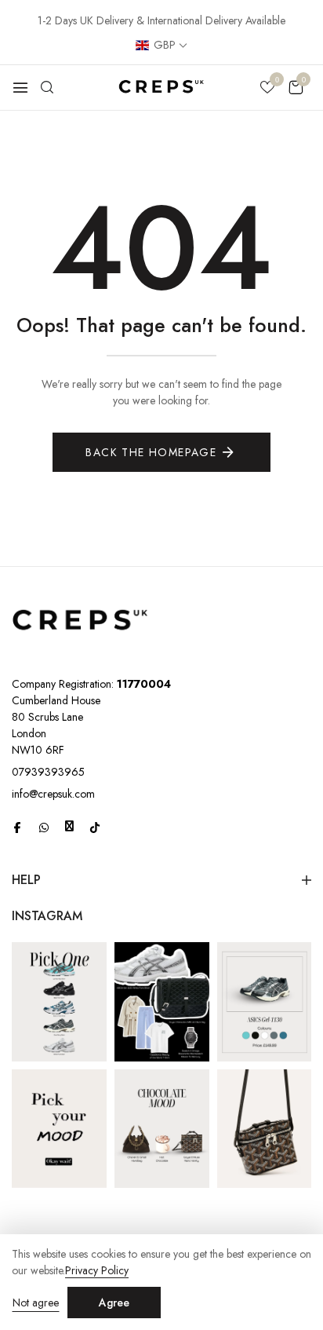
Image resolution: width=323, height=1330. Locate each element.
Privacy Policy (97, 1270)
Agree (114, 1302)
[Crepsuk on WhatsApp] (43, 826)
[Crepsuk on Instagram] (69, 825)
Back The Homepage (150, 452)
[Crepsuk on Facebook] (17, 826)
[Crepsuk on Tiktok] (94, 826)
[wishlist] (267, 89)
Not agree (36, 1302)
